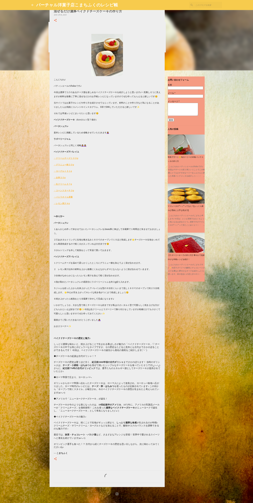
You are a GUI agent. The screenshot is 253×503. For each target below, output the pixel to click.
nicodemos (133, 499)
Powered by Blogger (128, 494)
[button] (55, 20)
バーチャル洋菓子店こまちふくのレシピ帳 (77, 4)
